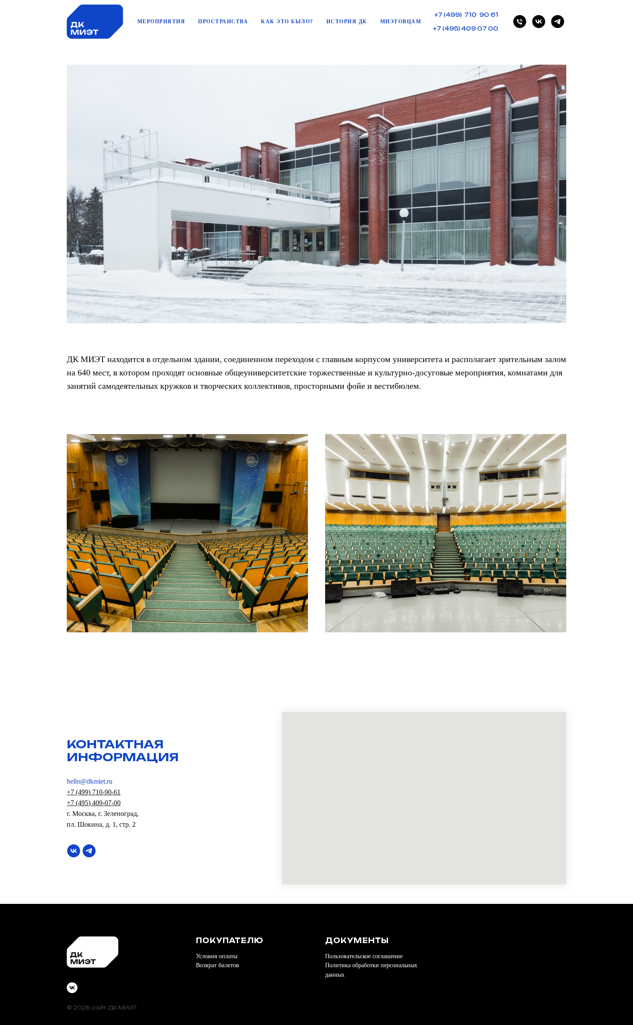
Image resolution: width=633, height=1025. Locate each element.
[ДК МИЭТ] (519, 21)
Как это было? (287, 22)
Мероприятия (161, 22)
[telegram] (557, 21)
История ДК (346, 22)
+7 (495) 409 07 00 (465, 28)
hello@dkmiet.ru (89, 781)
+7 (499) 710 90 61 (466, 14)
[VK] (538, 21)
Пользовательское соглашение (364, 956)
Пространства (223, 22)
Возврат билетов (217, 965)
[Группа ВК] (73, 850)
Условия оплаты (216, 956)
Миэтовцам (401, 22)
